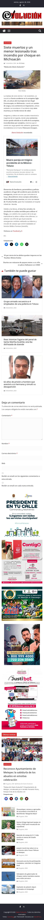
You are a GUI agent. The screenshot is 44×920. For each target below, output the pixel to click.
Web (3, 463)
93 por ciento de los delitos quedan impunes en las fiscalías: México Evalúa (23, 256)
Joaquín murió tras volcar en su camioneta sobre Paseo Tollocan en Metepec (28, 850)
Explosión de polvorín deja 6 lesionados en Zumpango (26, 888)
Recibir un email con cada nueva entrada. (18, 486)
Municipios (7, 764)
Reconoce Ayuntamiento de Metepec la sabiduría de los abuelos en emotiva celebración (19, 774)
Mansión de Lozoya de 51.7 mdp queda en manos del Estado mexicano (28, 837)
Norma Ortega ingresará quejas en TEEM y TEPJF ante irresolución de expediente (29, 824)
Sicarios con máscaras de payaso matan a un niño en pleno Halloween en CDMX (21, 263)
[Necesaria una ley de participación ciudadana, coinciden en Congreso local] (8, 864)
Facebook (16, 231)
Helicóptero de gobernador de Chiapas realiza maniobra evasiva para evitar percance (28, 876)
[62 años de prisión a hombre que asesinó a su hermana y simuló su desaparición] (22, 357)
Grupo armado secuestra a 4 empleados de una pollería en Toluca (21, 302)
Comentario (7, 415)
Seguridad (8, 43)
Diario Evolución (17, 133)
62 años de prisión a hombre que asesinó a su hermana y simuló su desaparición (20, 384)
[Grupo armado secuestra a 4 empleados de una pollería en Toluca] (22, 277)
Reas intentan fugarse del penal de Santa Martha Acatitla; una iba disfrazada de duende (20, 342)
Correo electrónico (9, 453)
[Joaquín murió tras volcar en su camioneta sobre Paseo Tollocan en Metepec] (8, 851)
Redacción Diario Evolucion (25, 784)
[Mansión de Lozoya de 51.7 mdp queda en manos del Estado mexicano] (8, 839)
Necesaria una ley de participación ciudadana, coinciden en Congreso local (28, 863)
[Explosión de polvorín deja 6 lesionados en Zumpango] (8, 889)
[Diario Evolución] (4, 30)
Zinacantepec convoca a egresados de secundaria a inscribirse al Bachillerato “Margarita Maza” (28, 811)
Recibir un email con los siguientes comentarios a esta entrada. (21, 477)
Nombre (6, 443)
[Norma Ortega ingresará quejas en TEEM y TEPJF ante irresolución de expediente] (8, 826)
